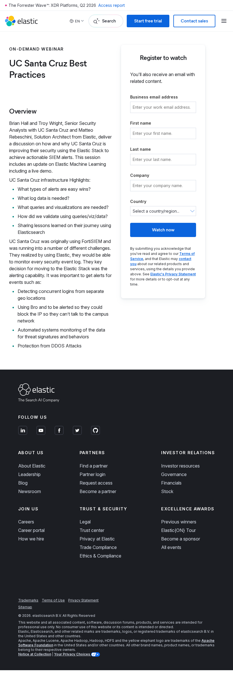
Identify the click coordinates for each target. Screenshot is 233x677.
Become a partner (98, 491)
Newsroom (29, 491)
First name (140, 123)
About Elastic (31, 466)
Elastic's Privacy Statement (173, 274)
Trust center (92, 530)
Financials (171, 483)
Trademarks (28, 600)
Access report (111, 5)
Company (139, 175)
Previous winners (178, 522)
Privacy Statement (83, 600)
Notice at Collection (34, 654)
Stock (167, 491)
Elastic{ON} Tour (178, 530)
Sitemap (25, 607)
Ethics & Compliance (100, 556)
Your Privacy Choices (72, 654)
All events (171, 547)
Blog (23, 483)
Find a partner (94, 466)
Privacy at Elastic (97, 539)
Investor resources (180, 466)
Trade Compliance (98, 547)
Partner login (92, 474)
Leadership (29, 474)
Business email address (154, 97)
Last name (140, 149)
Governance (174, 474)
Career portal (31, 530)
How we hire (31, 539)
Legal (85, 522)
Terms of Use (53, 600)
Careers (26, 522)
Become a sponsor (180, 539)
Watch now (163, 229)
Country (138, 201)
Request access (96, 483)
